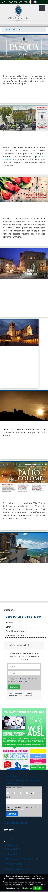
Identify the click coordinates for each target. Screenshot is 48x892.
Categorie (9, 610)
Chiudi (37, 888)
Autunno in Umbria (15, 635)
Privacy (25, 681)
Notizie (9, 622)
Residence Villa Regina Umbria (23, 616)
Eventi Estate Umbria (16, 631)
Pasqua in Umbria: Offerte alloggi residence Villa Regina (24, 70)
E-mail (8, 797)
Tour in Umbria (11, 353)
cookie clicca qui (25, 888)
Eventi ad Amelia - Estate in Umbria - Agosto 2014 (24, 497)
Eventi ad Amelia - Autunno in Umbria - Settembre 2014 (24, 284)
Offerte (9, 627)
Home (7, 29)
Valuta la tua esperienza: (14, 788)
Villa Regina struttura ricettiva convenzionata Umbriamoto (24, 141)
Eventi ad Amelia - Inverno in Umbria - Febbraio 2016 (24, 213)
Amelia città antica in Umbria (19, 424)
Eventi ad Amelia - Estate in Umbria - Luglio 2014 (24, 568)
